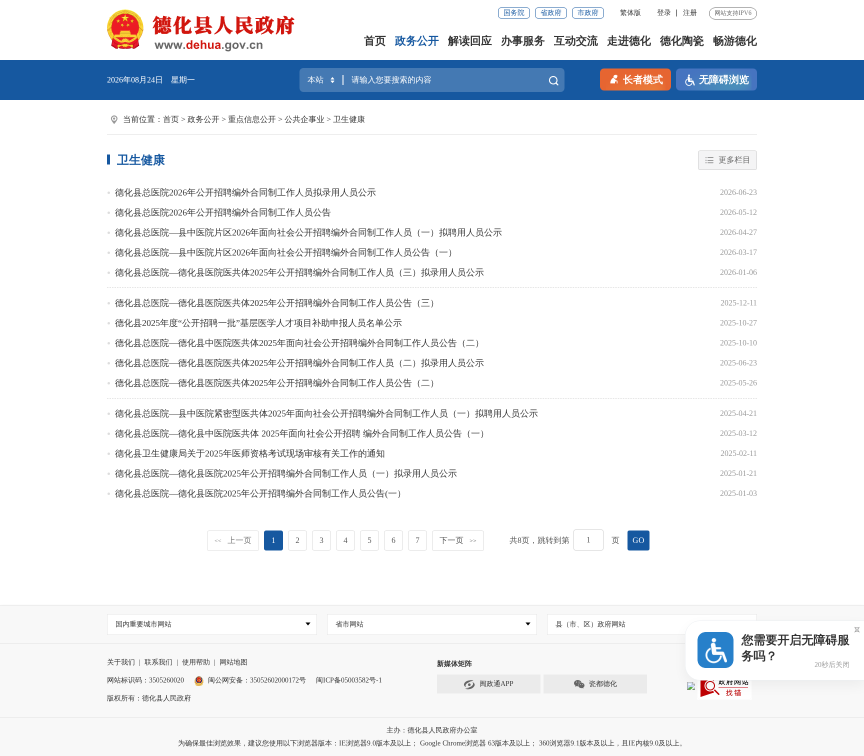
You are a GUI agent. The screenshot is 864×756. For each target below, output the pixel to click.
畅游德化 (735, 40)
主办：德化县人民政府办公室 (432, 730)
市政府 (588, 12)
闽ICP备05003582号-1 (349, 680)
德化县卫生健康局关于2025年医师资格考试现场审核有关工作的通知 (250, 453)
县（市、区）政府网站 (591, 624)
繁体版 (630, 12)
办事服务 (523, 40)
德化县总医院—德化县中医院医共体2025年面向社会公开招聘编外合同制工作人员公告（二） (299, 343)
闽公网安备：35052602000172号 (257, 680)
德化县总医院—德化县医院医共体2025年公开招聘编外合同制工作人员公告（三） (277, 303)
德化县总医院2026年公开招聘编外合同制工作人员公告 (223, 213)
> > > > (264, 119)
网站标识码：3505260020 (145, 680)
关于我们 (121, 662)
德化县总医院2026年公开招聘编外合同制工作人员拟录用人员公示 (245, 193)
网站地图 (234, 662)
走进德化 (629, 40)
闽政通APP (497, 684)
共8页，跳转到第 (540, 540)
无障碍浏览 (724, 79)
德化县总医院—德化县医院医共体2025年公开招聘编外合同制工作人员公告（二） (277, 383)
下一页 (458, 540)
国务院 (514, 12)
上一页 (233, 540)
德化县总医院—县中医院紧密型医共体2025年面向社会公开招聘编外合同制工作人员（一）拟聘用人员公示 (326, 413)
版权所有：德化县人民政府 (149, 698)
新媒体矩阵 (454, 664)
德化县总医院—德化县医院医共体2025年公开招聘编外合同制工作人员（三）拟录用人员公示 (299, 273)
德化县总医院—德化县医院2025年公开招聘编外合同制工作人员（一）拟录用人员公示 (286, 473)
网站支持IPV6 (733, 13)
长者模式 (643, 79)
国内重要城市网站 (144, 624)
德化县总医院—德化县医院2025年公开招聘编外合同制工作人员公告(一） (260, 493)
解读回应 (470, 40)
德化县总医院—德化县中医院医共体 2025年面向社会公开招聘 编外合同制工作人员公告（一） (302, 433)
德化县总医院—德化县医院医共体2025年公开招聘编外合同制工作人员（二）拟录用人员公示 (299, 363)
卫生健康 (349, 119)
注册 (690, 12)
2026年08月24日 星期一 (151, 80)
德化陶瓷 (682, 40)
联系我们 (158, 662)
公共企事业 (304, 119)
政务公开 (417, 40)
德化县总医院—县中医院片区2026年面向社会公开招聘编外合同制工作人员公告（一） (286, 253)
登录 (664, 12)
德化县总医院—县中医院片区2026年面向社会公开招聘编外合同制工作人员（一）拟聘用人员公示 (308, 233)
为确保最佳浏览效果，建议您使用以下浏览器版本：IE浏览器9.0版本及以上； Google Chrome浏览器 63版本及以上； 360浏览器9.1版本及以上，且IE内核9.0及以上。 (432, 743)
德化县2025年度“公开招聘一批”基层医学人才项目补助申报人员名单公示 (258, 323)
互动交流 (576, 40)
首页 (375, 40)
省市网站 (350, 624)
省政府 (551, 12)
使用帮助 (196, 662)
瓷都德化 (603, 684)
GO (638, 540)
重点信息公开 (252, 119)
